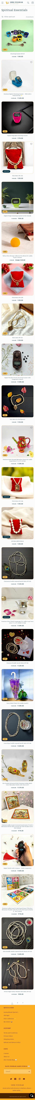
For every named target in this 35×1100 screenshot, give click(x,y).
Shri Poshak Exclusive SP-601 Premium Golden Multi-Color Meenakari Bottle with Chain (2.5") (17, 784)
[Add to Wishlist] (31, 22)
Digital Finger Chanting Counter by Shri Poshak (17, 215)
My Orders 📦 (8, 1022)
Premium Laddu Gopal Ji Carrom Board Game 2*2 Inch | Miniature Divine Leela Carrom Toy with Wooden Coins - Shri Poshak (17, 826)
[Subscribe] (29, 1071)
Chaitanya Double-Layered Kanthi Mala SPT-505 (17, 581)
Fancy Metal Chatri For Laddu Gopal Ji (17, 703)
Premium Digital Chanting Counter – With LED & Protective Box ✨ (17, 94)
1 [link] (12, 1003)
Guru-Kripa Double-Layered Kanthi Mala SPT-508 (17, 743)
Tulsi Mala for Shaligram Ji (17, 419)
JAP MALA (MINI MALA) (17, 541)
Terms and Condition (11, 1033)
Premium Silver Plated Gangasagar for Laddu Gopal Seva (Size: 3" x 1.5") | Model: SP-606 (17, 622)
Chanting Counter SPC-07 (17, 53)
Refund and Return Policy (12, 1042)
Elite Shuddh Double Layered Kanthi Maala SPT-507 (17, 951)
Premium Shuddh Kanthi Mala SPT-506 (17, 663)
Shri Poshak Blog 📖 (10, 1060)
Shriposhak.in (15, 1096)
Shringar (7, 1015)
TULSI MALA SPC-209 (17, 297)
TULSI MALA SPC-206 (17, 501)
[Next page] (23, 1003)
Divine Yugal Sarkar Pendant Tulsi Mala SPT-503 (17, 991)
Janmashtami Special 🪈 (12, 1012)
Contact (6, 1053)
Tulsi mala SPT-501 (17, 337)
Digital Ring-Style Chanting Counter (17, 135)
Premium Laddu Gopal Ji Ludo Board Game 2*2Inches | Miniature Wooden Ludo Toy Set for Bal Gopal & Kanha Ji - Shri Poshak (17, 910)
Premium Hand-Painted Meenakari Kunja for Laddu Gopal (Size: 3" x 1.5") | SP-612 (17, 460)
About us (6, 1056)
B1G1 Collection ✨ (10, 1018)
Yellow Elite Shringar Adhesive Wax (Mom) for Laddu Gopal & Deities (17, 256)
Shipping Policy (9, 1039)
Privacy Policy (8, 1036)
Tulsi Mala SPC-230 (17, 175)
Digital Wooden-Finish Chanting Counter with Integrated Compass (17, 378)
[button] (2, 3)
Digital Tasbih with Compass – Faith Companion (17, 868)
